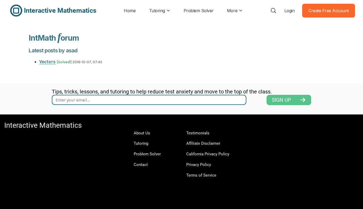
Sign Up (281, 100)
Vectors (47, 61)
